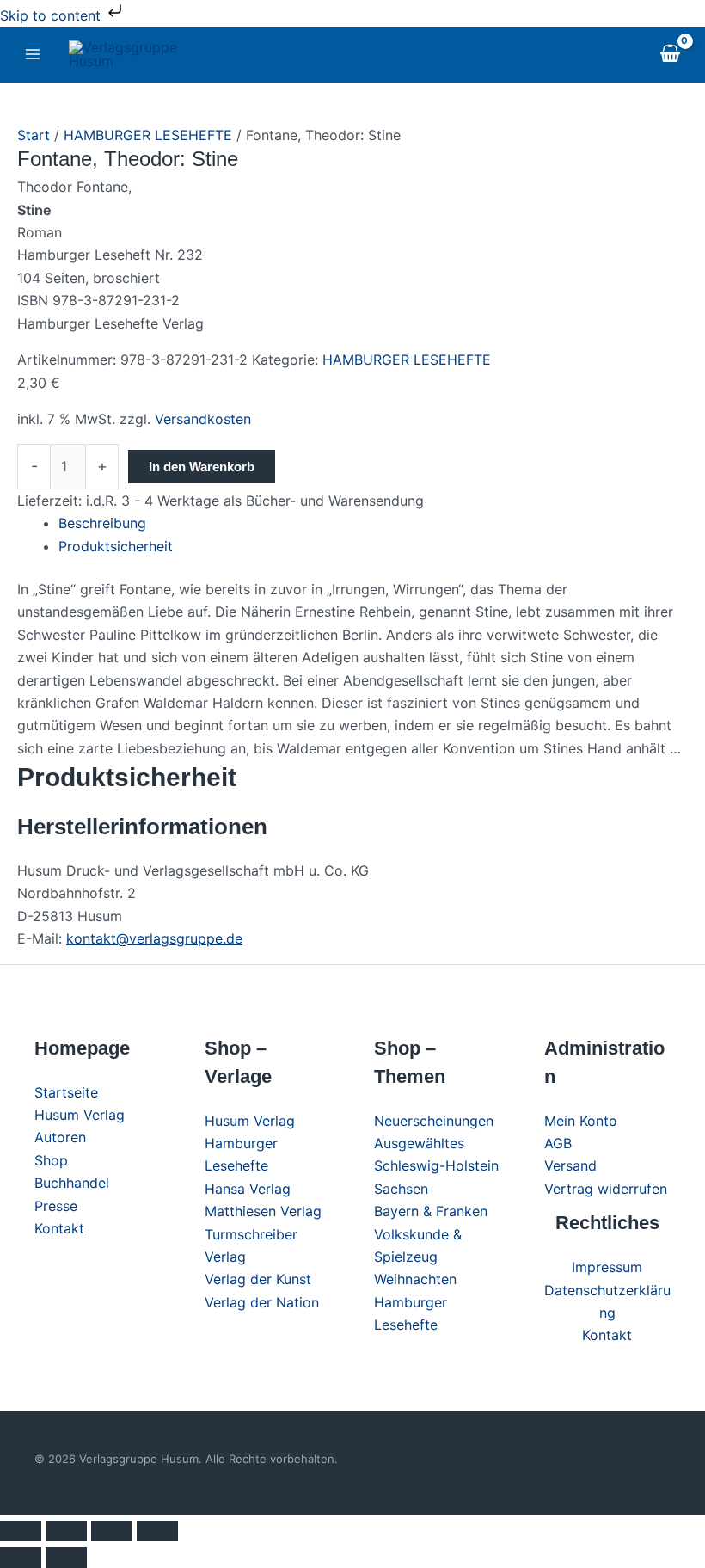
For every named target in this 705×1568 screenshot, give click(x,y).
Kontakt (59, 1228)
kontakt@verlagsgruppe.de (154, 938)
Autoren (60, 1137)
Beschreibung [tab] (102, 523)
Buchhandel (71, 1182)
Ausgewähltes (419, 1143)
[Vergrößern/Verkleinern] (20, 1531)
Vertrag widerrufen (605, 1188)
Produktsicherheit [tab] (115, 546)
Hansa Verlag (248, 1188)
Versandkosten (203, 418)
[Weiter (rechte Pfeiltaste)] (66, 1557)
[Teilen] (111, 1531)
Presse (55, 1205)
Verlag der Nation (262, 1302)
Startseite (66, 1092)
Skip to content (52, 15)
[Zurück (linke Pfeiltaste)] (20, 1557)
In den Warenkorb (201, 466)
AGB (558, 1143)
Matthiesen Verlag (263, 1211)
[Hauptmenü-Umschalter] (33, 54)
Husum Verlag (79, 1114)
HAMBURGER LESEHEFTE (148, 135)
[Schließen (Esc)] (157, 1531)
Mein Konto (580, 1120)
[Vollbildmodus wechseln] (66, 1531)
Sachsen (401, 1188)
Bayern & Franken (430, 1211)
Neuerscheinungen (434, 1120)
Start (33, 135)
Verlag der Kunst (258, 1279)
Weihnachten (415, 1279)
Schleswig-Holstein (436, 1165)
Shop (51, 1160)
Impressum (607, 1267)
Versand (570, 1165)
